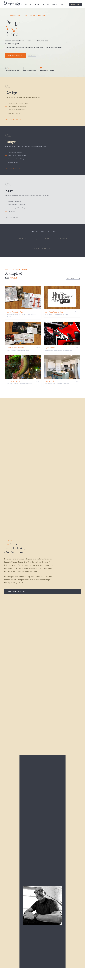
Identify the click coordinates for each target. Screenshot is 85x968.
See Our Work (14, 55)
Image (37, 4)
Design (28, 4)
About (55, 4)
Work (63, 4)
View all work (72, 278)
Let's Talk (75, 4)
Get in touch (32, 55)
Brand (46, 4)
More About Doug (15, 591)
